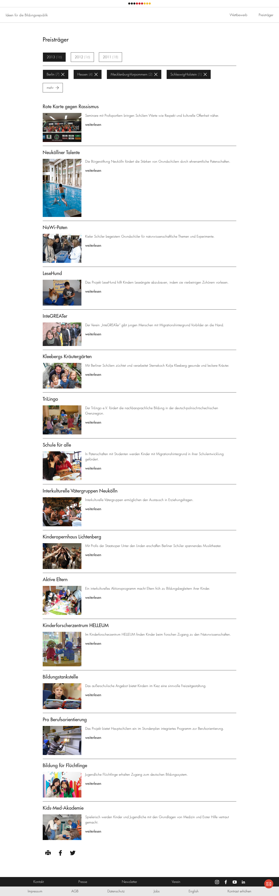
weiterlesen (93, 124)
